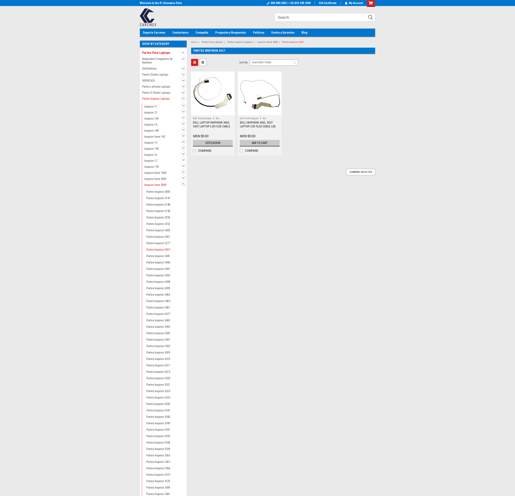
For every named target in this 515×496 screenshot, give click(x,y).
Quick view (212, 112)
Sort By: (243, 62)
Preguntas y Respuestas (230, 32)
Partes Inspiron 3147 (158, 198)
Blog (304, 32)
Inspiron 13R (151, 118)
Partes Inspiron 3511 (158, 365)
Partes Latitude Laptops (156, 86)
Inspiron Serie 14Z (154, 136)
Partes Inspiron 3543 (158, 423)
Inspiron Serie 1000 (155, 173)
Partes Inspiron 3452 (158, 275)
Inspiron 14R (151, 130)
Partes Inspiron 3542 (158, 417)
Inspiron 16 (150, 155)
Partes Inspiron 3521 (158, 384)
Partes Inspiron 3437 (158, 249)
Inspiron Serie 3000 (155, 185)
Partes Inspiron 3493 (158, 327)
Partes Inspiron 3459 (158, 288)
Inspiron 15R (151, 149)
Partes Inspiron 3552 (158, 436)
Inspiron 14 (150, 124)
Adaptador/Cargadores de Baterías (157, 60)
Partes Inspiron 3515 (158, 372)
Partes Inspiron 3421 (158, 237)
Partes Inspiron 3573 (158, 475)
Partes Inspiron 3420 (158, 230)
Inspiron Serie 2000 (155, 179)
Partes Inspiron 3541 (158, 410)
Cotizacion (212, 142)
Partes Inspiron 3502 (158, 346)
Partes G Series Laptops (156, 92)
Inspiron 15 (150, 142)
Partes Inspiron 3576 (158, 481)
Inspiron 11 (150, 106)
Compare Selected (360, 172)
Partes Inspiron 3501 (158, 339)
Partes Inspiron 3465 (158, 301)
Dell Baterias (149, 68)
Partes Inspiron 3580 (158, 487)
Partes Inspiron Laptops (156, 98)
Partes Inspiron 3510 (158, 359)
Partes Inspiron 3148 (158, 204)
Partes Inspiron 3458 (158, 282)
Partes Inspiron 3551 (158, 429)
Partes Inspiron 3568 (158, 468)
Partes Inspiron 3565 (158, 455)
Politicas (258, 32)
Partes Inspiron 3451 (158, 269)
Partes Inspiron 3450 (158, 262)
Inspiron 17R (151, 167)
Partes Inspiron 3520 (158, 378)
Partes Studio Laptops (155, 74)
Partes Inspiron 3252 (158, 224)
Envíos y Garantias (283, 32)
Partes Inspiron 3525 (158, 391)
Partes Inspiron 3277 (158, 243)
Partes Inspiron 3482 (158, 320)
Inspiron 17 (150, 161)
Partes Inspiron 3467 (158, 307)
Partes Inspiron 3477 (158, 314)
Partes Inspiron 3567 (158, 462)
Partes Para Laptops (156, 53)
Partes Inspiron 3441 (158, 256)
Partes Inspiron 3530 (158, 404)
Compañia (202, 32)
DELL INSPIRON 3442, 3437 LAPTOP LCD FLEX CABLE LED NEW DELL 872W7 (258, 126)
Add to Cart (260, 142)
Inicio (194, 42)
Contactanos (180, 32)
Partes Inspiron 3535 (158, 397)
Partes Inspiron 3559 (158, 449)
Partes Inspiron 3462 (158, 294)
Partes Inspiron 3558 (158, 442)
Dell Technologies (202, 118)
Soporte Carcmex (154, 32)
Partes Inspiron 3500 (158, 333)
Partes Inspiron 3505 (158, 352)
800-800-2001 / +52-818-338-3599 (291, 3)
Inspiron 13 (150, 112)
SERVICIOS (148, 80)
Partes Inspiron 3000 (158, 192)
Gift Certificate (328, 3)
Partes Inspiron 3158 (158, 211)
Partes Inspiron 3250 (158, 217)
